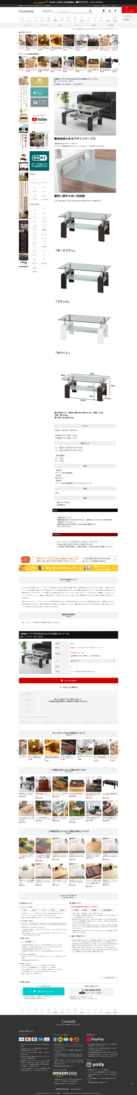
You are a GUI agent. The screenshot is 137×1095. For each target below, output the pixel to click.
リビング (49, 21)
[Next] (119, 42)
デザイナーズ (102, 21)
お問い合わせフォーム (45, 991)
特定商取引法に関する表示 (62, 1089)
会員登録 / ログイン (106, 6)
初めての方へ (97, 6)
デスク (35, 21)
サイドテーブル (43, 25)
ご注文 (126, 8)
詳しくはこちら (110, 977)
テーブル (29, 21)
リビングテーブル (27, 25)
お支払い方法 (28, 960)
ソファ (22, 21)
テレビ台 (42, 21)
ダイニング (68, 21)
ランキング (109, 12)
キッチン (62, 21)
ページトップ (128, 16)
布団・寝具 (108, 21)
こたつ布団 (93, 25)
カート (115, 12)
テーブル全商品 (109, 25)
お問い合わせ (114, 6)
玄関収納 (82, 21)
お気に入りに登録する (70, 687)
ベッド (75, 21)
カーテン (88, 21)
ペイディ (28, 973)
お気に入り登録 (128, 11)
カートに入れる (70, 680)
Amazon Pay (61, 1083)
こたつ (76, 25)
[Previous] (17, 42)
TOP (73, 29)
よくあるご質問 (31, 998)
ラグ (95, 21)
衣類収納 (55, 21)
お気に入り (103, 12)
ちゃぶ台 (60, 25)
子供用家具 (114, 21)
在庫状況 (126, 19)
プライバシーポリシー (75, 1089)
